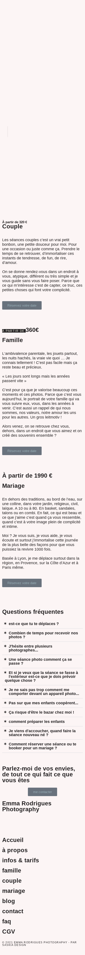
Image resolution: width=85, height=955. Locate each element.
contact (12, 911)
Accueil (13, 840)
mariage (13, 891)
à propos (15, 850)
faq (6, 921)
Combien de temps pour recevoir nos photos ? (43, 635)
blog (8, 901)
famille (11, 870)
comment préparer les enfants (37, 721)
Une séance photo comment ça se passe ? (40, 661)
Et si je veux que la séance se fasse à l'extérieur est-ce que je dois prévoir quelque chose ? (41, 677)
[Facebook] (7, 822)
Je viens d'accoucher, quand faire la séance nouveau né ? (42, 733)
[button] (42, 4)
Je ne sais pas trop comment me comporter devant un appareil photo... (44, 692)
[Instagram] (31, 822)
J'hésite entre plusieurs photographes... (30, 648)
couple (12, 880)
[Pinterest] (19, 822)
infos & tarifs (20, 860)
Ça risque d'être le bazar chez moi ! (41, 712)
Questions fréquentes (33, 612)
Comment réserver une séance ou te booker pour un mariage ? (42, 746)
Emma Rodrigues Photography (26, 806)
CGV (8, 931)
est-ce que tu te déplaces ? (34, 624)
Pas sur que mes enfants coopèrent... (43, 703)
